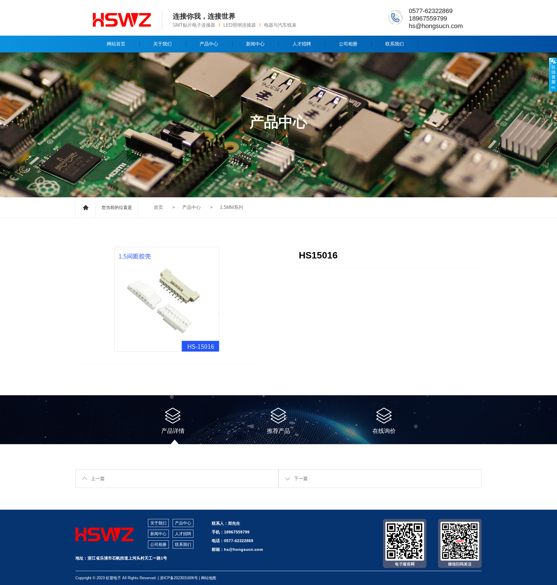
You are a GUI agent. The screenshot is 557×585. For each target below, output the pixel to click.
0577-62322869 (431, 10)
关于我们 (162, 43)
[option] (166, 299)
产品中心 (209, 43)
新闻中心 (255, 43)
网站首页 (116, 43)
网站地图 (208, 578)
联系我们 (394, 43)
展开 (553, 74)
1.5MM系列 (231, 207)
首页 (158, 207)
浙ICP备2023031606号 (179, 578)
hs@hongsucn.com (436, 26)
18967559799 (428, 18)
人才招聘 (301, 43)
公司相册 (348, 43)
